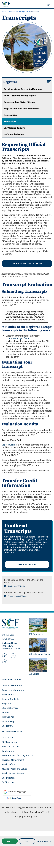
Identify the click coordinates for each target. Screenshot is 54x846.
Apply (10, 841)
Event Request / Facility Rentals (17, 755)
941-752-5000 (8, 635)
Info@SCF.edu (8, 639)
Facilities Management (13, 759)
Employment (8, 750)
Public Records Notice (13, 773)
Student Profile (27, 564)
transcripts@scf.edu (19, 338)
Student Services (10, 707)
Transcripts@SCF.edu (17, 596)
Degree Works (8, 444)
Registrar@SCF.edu (16, 586)
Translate (16, 798)
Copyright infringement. (27, 816)
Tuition (5, 712)
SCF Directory (8, 777)
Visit (27, 841)
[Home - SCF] (13, 623)
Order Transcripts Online (27, 263)
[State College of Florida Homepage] (6, 4)
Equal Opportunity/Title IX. (37, 811)
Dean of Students (10, 698)
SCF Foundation (9, 741)
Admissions (13, 11)
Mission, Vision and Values (14, 768)
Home (4, 11)
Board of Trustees (11, 746)
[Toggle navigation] (49, 4)
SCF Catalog (8, 721)
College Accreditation (12, 685)
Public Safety (8, 764)
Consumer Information (13, 689)
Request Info (44, 841)
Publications (8, 694)
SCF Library (7, 725)
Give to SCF (7, 737)
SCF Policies (8, 782)
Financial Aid (8, 716)
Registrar (24, 11)
